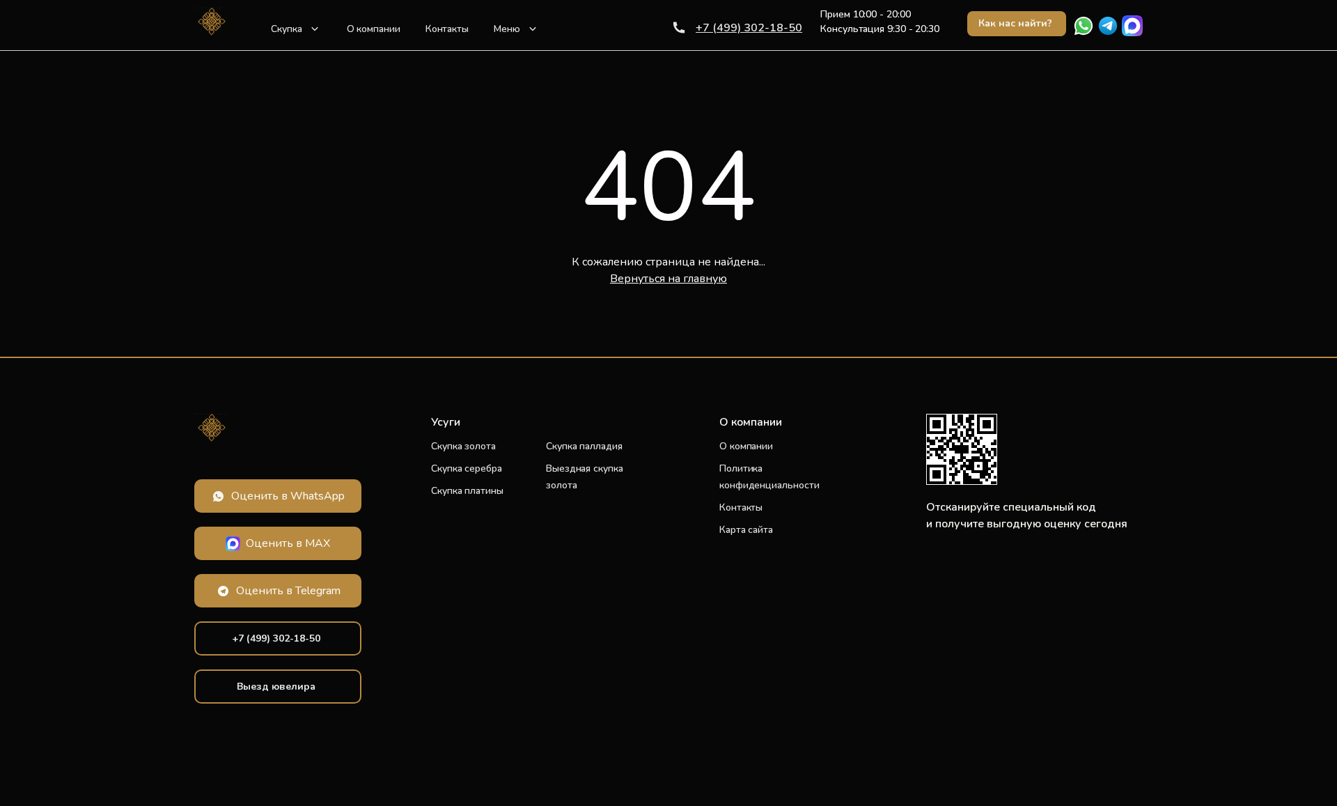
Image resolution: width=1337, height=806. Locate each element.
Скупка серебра (466, 468)
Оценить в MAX (288, 543)
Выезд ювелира (276, 686)
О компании (373, 29)
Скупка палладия (584, 446)
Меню (507, 29)
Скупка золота (463, 446)
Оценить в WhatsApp (288, 496)
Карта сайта (746, 529)
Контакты (447, 29)
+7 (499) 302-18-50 (749, 28)
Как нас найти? (1015, 23)
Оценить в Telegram (288, 590)
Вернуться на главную (668, 278)
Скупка (286, 29)
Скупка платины (467, 490)
